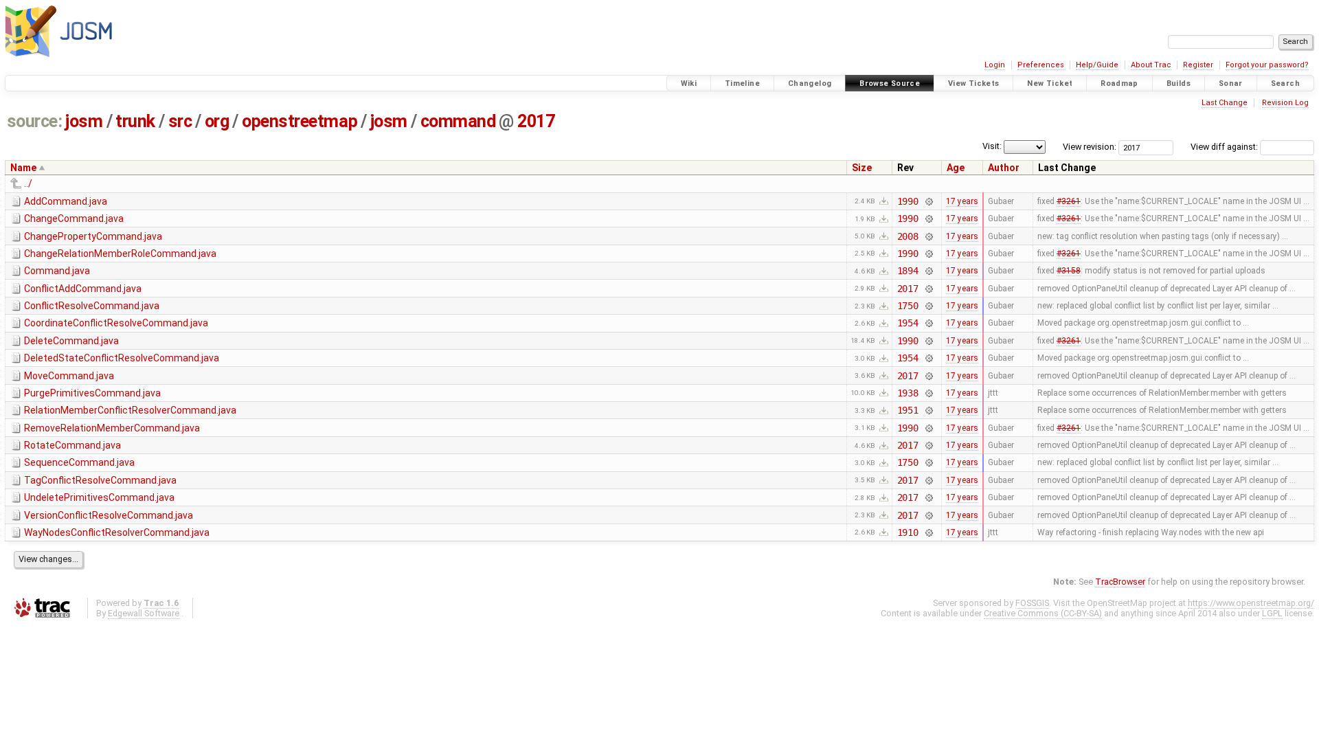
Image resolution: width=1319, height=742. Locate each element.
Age (956, 167)
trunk (135, 121)
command (458, 121)
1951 (907, 410)
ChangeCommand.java (74, 218)
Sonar (1231, 83)
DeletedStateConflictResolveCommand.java (121, 357)
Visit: (992, 146)
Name (23, 167)
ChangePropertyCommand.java (93, 236)
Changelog (809, 83)
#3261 (1069, 201)
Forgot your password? (1267, 64)
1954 (907, 322)
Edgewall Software (143, 613)
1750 (907, 305)
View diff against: (1225, 147)
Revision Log (1285, 102)
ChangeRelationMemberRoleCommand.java (120, 253)
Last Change (1225, 102)
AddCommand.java (65, 201)
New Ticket (1049, 83)
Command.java (57, 270)
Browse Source (889, 83)
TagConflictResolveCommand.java (100, 480)
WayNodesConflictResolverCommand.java (117, 532)
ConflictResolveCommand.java (91, 305)
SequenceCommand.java (79, 462)
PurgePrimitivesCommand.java (92, 392)
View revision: (1089, 147)
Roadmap (1119, 83)
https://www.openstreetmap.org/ (1251, 603)
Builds (1178, 83)
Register (1198, 64)
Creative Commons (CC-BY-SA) (1043, 613)
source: (35, 121)
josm (83, 121)
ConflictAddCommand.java (83, 288)
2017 (535, 121)
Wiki (689, 83)
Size (862, 167)
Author (1003, 167)
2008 (907, 236)
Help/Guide (1097, 64)
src (180, 121)
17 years (962, 201)
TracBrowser (1120, 581)
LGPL (1272, 613)
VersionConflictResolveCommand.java (108, 515)
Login (994, 64)
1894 (907, 270)
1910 (907, 532)
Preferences (1040, 64)
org (217, 121)
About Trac (1151, 64)
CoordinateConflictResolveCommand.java (116, 322)
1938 (907, 392)
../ (28, 183)
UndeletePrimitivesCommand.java (99, 497)
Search (1285, 83)
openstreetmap (299, 121)
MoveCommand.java (69, 375)
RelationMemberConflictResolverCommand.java (130, 410)
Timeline (742, 83)
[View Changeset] (928, 201)
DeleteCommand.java (71, 340)
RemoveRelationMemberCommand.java (112, 428)
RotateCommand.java (72, 445)
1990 (907, 201)
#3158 (1069, 271)
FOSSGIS (1032, 603)
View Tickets (974, 83)
